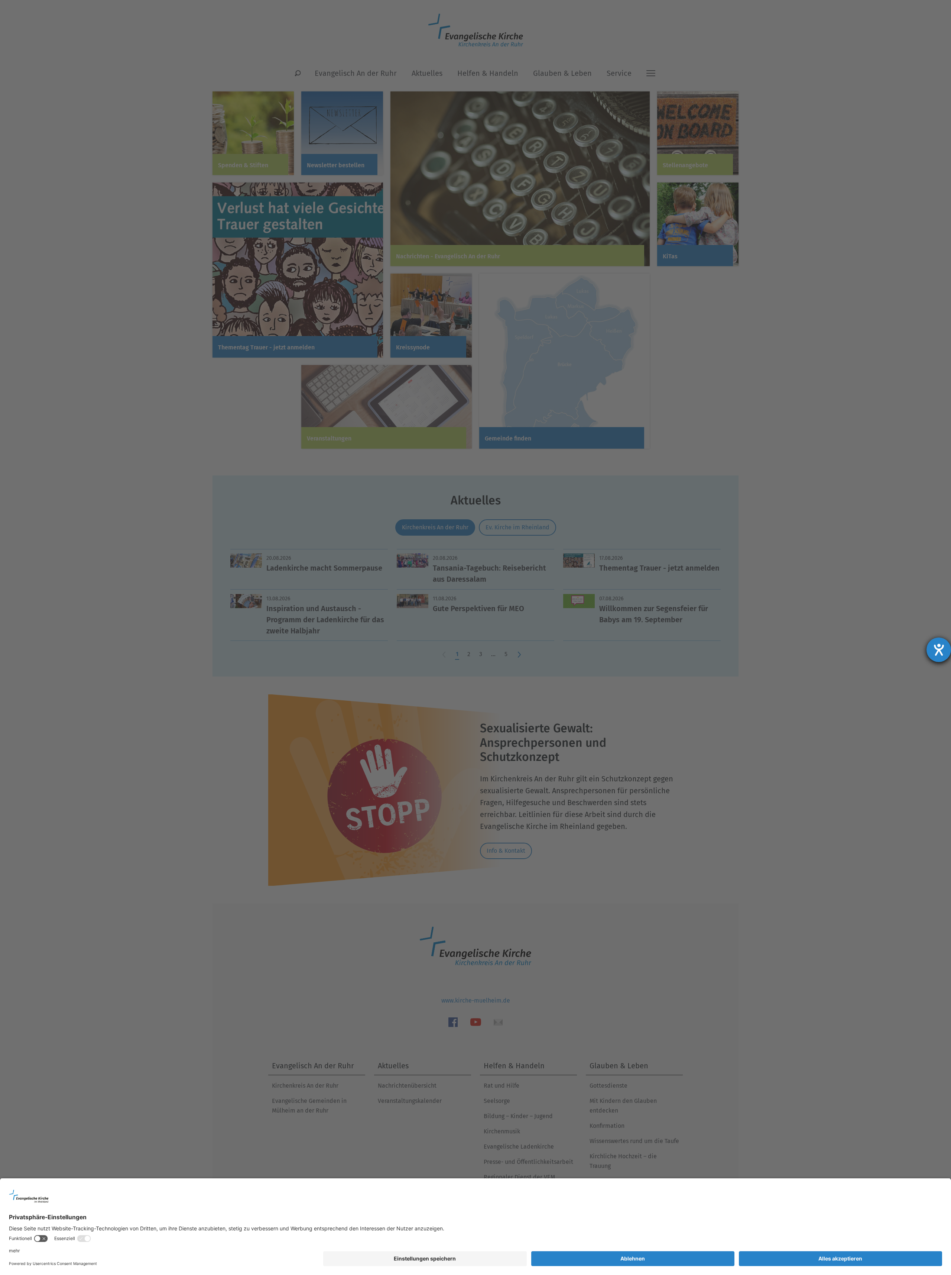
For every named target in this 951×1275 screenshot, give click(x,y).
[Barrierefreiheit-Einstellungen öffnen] (938, 650)
